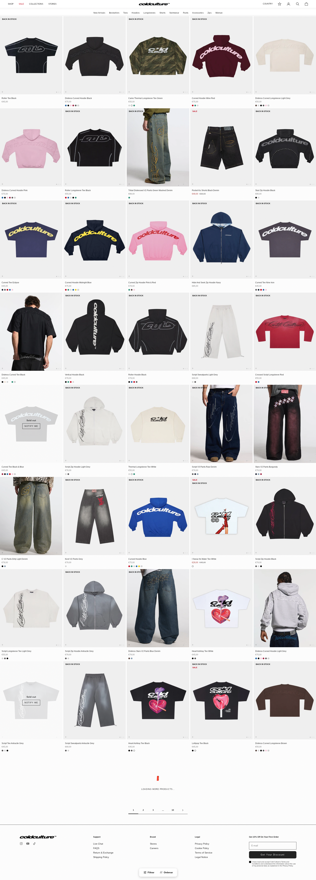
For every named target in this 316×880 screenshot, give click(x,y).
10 (173, 810)
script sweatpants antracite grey (79, 743)
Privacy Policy (202, 843)
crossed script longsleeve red (269, 375)
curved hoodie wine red (203, 98)
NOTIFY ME (31, 426)
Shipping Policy (101, 857)
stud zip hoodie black (265, 190)
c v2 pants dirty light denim (15, 559)
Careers (154, 848)
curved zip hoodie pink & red (142, 282)
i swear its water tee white (204, 559)
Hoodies (136, 13)
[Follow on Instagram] (21, 843)
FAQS (96, 848)
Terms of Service (203, 852)
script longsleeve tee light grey (16, 651)
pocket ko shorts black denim (205, 190)
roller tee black (9, 98)
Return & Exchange (103, 852)
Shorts (162, 13)
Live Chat (98, 843)
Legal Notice (201, 857)
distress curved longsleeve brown (271, 743)
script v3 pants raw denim (204, 467)
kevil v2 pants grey (74, 559)
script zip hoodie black (265, 559)
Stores (153, 843)
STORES (52, 4)
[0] (279, 4)
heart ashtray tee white (202, 651)
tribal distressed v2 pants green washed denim (150, 190)
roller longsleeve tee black (78, 190)
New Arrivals (99, 13)
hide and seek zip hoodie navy (206, 282)
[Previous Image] (3, 58)
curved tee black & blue (13, 467)
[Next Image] (59, 58)
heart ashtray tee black (139, 743)
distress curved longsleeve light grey (272, 98)
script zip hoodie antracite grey (79, 651)
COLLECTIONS (36, 4)
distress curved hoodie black (78, 98)
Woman (219, 13)
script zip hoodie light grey (77, 467)
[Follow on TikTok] (34, 843)
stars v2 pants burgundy (266, 467)
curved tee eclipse (10, 282)
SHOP (10, 4)
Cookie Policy (202, 848)
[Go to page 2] (183, 810)
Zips (209, 13)
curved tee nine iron (264, 282)
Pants (185, 13)
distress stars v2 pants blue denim (144, 651)
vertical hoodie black (74, 375)
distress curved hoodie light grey (270, 651)
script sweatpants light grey (205, 375)
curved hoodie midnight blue (78, 282)
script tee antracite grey (13, 743)
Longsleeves (150, 13)
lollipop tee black (200, 743)
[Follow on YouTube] (27, 843)
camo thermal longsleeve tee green (145, 98)
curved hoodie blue (137, 559)
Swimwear (174, 13)
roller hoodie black (137, 375)
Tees (125, 13)
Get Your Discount (273, 854)
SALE (21, 4)
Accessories (198, 13)
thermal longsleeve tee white (142, 467)
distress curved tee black (13, 375)
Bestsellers (114, 13)
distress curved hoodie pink (14, 190)
